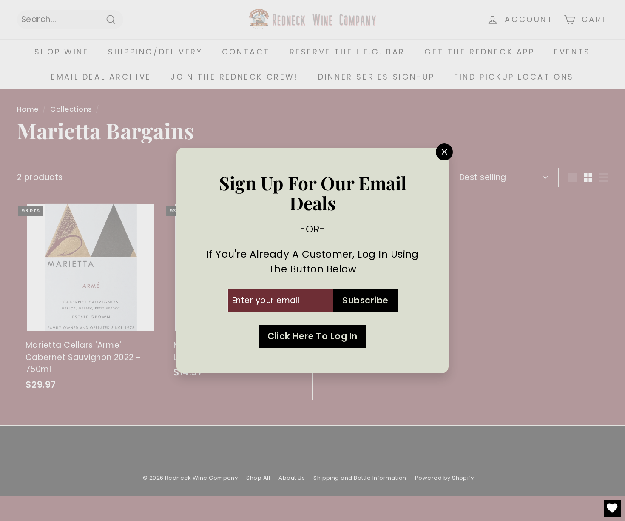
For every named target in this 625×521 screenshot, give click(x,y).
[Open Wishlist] (612, 508)
